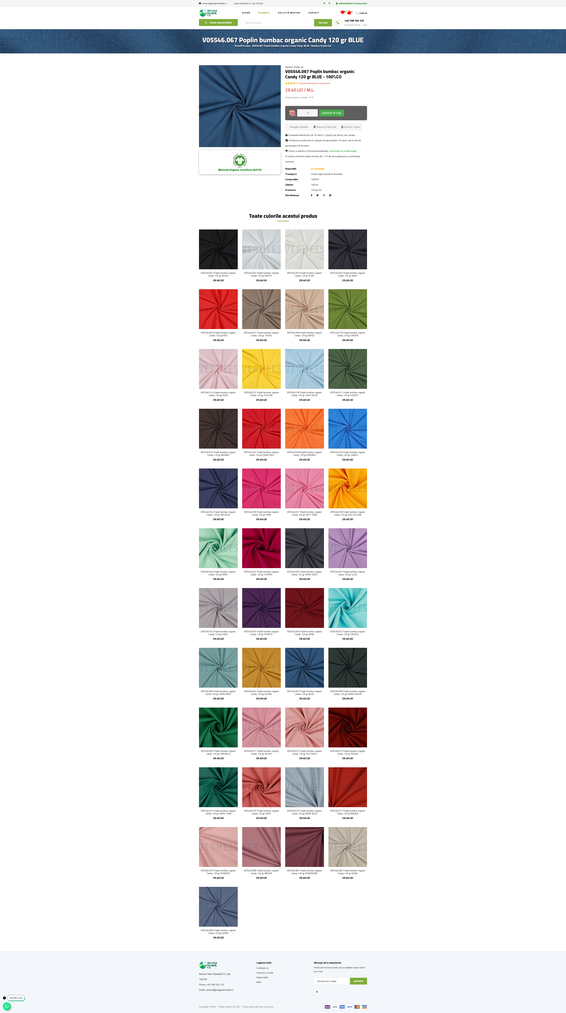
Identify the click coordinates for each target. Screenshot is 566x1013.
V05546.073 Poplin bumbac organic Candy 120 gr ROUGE (347, 752)
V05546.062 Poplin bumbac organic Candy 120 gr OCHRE (261, 692)
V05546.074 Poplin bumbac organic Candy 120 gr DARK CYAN (218, 812)
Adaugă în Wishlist (298, 127)
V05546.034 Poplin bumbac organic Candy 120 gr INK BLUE (218, 513)
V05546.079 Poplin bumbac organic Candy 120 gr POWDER (218, 871)
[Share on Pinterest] (330, 195)
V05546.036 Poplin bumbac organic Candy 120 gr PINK (261, 513)
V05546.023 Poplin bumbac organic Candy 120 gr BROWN (218, 453)
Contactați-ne (262, 968)
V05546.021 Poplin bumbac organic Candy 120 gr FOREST (347, 393)
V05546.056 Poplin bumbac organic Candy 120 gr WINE (304, 632)
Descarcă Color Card (326, 127)
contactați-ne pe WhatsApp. (343, 151)
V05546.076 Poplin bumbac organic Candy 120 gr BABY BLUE (304, 812)
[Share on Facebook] (311, 195)
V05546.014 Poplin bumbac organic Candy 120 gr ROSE (218, 393)
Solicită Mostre (289, 13)
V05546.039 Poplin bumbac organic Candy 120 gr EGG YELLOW (347, 513)
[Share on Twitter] (317, 195)
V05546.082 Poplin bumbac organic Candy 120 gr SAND (347, 871)
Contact (313, 13)
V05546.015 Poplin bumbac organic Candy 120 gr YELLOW (261, 393)
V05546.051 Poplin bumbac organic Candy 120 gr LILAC (347, 573)
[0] (343, 13)
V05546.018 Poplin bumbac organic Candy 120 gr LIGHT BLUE (304, 393)
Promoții (264, 13)
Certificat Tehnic (351, 127)
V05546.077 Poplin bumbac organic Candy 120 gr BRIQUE (347, 812)
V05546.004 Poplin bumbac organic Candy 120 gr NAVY (347, 274)
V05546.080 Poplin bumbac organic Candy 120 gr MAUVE (261, 871)
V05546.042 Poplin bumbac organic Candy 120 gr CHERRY (261, 573)
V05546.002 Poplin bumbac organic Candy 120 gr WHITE (261, 274)
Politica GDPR (262, 977)
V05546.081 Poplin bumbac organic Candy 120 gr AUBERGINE (304, 871)
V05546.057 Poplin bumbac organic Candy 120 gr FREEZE (347, 632)
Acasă (246, 13)
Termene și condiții (264, 973)
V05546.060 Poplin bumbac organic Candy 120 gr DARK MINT (218, 692)
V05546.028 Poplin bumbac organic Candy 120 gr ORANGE (304, 453)
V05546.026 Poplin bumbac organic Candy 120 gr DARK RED (261, 453)
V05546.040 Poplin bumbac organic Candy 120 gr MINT (218, 573)
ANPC (258, 982)
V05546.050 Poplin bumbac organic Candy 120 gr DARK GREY (304, 573)
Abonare (358, 981)
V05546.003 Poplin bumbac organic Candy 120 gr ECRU (304, 274)
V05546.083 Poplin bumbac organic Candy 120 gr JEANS (218, 931)
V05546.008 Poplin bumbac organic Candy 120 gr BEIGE (304, 334)
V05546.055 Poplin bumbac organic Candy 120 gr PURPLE (261, 632)
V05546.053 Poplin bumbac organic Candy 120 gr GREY (218, 632)
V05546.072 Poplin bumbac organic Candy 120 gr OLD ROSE (304, 752)
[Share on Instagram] (324, 195)
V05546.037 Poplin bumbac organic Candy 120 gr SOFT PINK (304, 513)
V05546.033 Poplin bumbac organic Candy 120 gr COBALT (347, 453)
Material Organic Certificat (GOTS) (239, 169)
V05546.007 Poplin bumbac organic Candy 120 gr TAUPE (261, 334)
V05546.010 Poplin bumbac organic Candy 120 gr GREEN (347, 334)
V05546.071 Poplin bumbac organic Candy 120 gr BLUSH (261, 752)
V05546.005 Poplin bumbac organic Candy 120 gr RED (218, 334)
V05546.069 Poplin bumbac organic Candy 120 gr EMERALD (218, 752)
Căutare (323, 23)
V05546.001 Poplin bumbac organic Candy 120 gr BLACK (218, 274)
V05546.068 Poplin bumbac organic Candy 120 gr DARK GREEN (347, 692)
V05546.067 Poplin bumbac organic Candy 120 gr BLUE (304, 692)
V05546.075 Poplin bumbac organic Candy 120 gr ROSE (261, 812)
